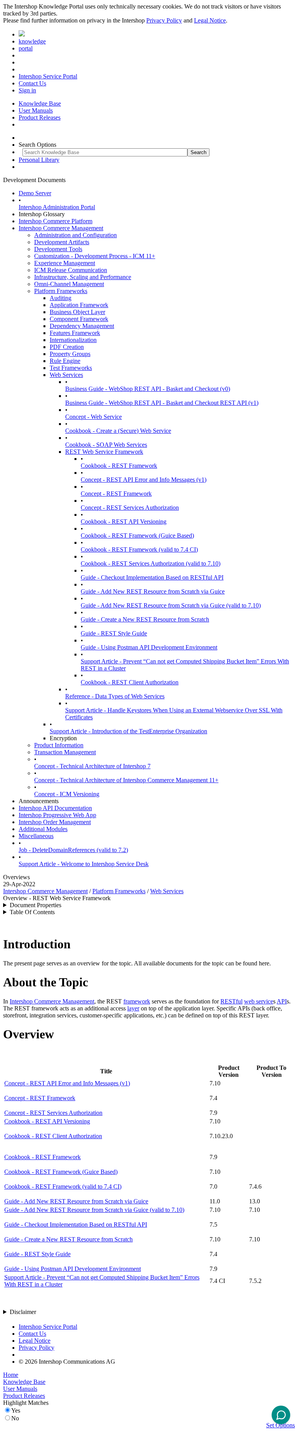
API (282, 1001)
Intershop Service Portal (48, 76)
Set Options (280, 1425)
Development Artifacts (61, 242)
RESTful (231, 1001)
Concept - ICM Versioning (66, 794)
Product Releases (40, 117)
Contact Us (32, 83)
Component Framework (79, 319)
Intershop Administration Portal (57, 207)
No (15, 1418)
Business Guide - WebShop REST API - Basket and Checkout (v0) (147, 388)
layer (133, 1008)
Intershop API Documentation (55, 808)
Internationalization (73, 340)
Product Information (58, 745)
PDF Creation (67, 347)
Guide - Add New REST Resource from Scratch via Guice (153, 591)
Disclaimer (23, 1312)
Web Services (66, 374)
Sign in (27, 90)
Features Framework (75, 333)
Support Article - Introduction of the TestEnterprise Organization (128, 731)
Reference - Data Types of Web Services (115, 696)
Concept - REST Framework (116, 493)
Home (10, 1374)
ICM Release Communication (70, 270)
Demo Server (35, 193)
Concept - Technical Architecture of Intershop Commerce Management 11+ (126, 780)
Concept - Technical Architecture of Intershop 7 (92, 766)
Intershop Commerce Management (61, 228)
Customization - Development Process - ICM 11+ (94, 256)
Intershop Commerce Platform (55, 221)
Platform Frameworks (60, 291)
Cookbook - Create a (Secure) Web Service (118, 430)
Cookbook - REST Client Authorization (129, 682)
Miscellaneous (36, 836)
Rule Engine (65, 361)
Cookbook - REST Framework (119, 465)
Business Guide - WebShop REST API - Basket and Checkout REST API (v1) (161, 402)
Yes (15, 1410)
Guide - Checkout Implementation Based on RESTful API (152, 577)
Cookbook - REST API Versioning (123, 521)
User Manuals (36, 110)
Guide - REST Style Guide (114, 633)
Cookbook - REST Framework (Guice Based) (137, 535)
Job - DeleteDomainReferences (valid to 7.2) (73, 850)
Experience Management (64, 263)
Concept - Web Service (93, 416)
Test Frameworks (71, 368)
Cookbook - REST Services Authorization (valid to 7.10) (150, 563)
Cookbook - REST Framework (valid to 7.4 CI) (139, 549)
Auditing (60, 298)
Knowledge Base (40, 103)
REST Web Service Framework (104, 451)
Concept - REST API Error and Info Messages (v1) (143, 479)
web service (258, 1001)
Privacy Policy (164, 20)
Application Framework (79, 305)
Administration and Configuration (75, 235)
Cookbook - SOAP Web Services (106, 444)
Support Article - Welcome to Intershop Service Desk (84, 864)
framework (136, 1001)
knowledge (32, 41)
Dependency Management (82, 326)
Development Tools (58, 249)
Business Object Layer (77, 312)
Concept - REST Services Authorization (130, 507)
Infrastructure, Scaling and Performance (82, 277)
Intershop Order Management (55, 822)
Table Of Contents (32, 912)
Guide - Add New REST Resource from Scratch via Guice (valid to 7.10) (171, 605)
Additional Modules (43, 829)
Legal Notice (210, 20)
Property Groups (70, 354)
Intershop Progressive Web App (57, 815)
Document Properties (35, 905)
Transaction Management (65, 752)
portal (26, 48)
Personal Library (39, 159)
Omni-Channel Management (69, 284)
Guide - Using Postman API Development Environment (149, 647)
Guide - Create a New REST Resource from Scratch (145, 619)
